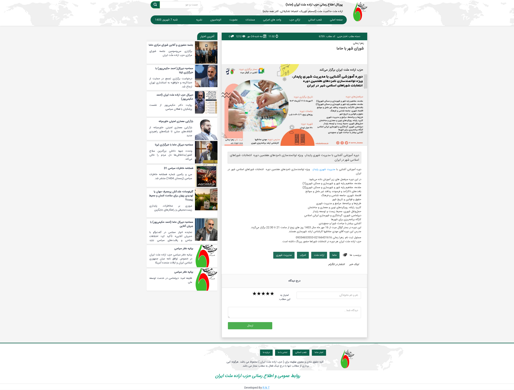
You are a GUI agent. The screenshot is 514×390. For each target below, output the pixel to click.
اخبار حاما (319, 352)
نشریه (199, 20)
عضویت (233, 20)
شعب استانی (315, 20)
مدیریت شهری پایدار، (323, 169)
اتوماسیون (215, 20)
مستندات (250, 20)
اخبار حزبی (342, 36)
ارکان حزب (294, 20)
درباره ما (266, 352)
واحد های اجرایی (272, 20)
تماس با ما (282, 352)
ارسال (250, 325)
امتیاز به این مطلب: (284, 297)
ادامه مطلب (182, 45)
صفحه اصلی (336, 20)
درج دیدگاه (294, 281)
